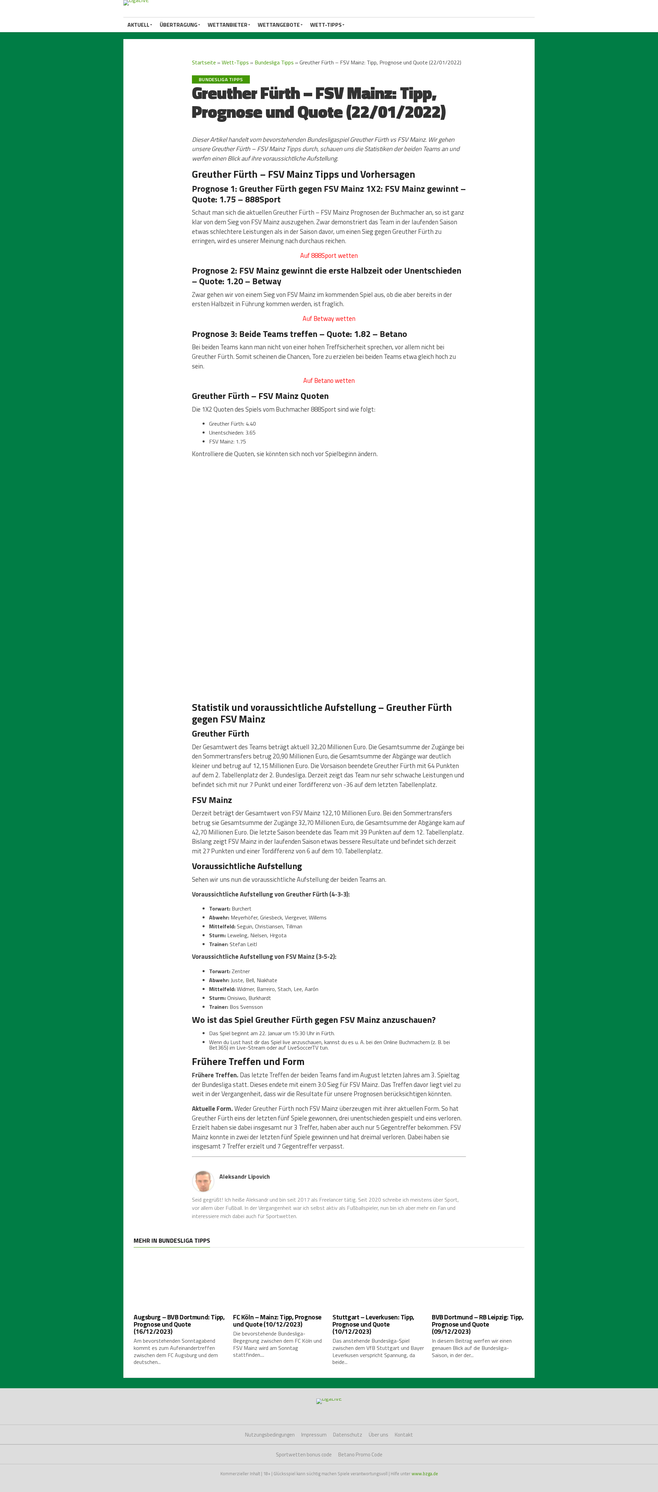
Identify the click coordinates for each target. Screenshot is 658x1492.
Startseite (204, 62)
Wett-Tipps (326, 25)
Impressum (314, 1435)
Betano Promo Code (360, 1454)
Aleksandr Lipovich (244, 1176)
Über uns (378, 1435)
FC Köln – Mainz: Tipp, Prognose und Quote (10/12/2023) (277, 1320)
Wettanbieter (227, 25)
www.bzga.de (425, 1473)
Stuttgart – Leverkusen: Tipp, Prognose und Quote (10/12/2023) (373, 1324)
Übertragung (178, 25)
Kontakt (404, 1435)
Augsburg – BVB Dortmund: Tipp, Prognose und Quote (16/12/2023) (179, 1324)
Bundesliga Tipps (274, 62)
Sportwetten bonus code (304, 1454)
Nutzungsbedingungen (270, 1435)
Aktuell (138, 25)
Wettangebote (279, 25)
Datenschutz (347, 1435)
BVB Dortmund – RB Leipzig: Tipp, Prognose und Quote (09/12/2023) (478, 1324)
